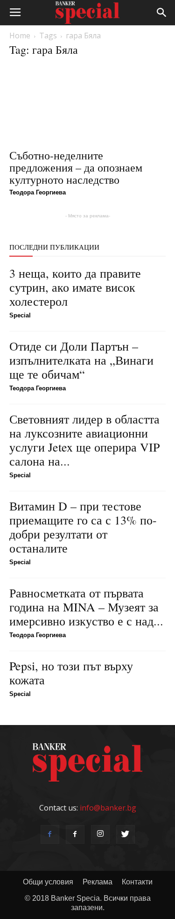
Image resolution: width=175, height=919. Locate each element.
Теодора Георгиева (37, 192)
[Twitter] (125, 834)
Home (19, 35)
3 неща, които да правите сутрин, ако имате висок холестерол (75, 287)
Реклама (97, 882)
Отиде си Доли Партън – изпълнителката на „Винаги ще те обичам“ (81, 360)
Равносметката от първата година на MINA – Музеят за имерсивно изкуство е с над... (86, 607)
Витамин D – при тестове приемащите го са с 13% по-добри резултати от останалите (83, 527)
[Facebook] (50, 834)
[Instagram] (100, 834)
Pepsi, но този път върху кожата (71, 673)
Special (20, 315)
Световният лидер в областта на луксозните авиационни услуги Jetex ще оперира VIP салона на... (84, 440)
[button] (162, 12)
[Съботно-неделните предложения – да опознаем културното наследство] (87, 104)
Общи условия (48, 882)
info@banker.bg (108, 808)
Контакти (137, 882)
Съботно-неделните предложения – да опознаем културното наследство (75, 167)
